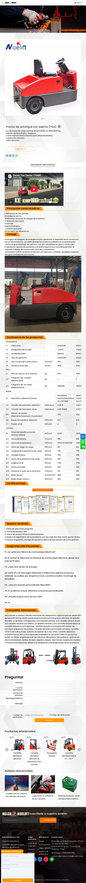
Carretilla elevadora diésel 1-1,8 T (69, 756)
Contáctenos (44, 844)
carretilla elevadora (10, 841)
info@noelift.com (75, 856)
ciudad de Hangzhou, (60, 846)
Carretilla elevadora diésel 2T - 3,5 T (52, 756)
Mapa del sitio (45, 848)
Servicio (31, 849)
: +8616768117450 (67, 853)
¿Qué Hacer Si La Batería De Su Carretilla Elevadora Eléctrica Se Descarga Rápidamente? (42, 797)
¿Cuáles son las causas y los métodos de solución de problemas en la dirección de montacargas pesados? (16, 795)
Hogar (41, 841)
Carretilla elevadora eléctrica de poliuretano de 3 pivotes (17, 759)
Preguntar (19, 149)
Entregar (49, 720)
